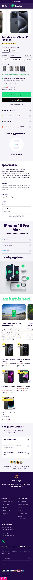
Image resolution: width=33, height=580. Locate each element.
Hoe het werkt (6, 510)
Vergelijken (5, 514)
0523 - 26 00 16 (18, 431)
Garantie (4, 507)
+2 (26, 390)
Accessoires (5, 504)
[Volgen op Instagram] (3, 565)
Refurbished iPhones (8, 501)
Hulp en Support (23, 501)
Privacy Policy (22, 514)
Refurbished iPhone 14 (24, 386)
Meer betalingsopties (16, 105)
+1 (11, 392)
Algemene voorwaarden (22, 518)
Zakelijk (20, 510)
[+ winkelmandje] (29, 381)
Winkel (20, 507)
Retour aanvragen (23, 504)
